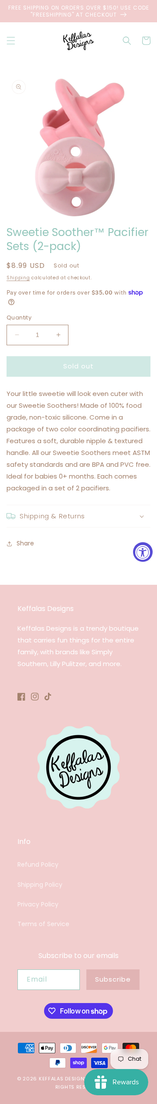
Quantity (19, 317)
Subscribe (113, 979)
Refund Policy (37, 864)
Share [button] (25, 543)
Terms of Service (43, 924)
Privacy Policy (37, 904)
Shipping (18, 277)
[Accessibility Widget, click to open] (143, 552)
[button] (10, 40)
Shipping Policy (39, 884)
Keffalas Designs (63, 1078)
